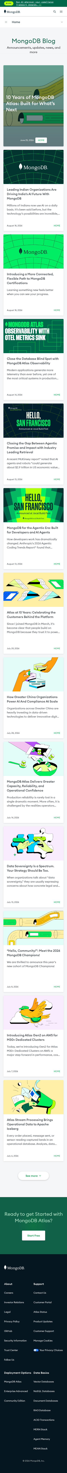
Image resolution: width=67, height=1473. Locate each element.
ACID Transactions (44, 1419)
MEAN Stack (41, 1448)
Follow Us (9, 1359)
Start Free (33, 1235)
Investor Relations (14, 1302)
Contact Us (40, 1292)
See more (32, 1175)
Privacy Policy (12, 1321)
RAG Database (42, 1410)
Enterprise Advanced (16, 1391)
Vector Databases (44, 1381)
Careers (8, 1292)
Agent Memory (42, 1439)
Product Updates (43, 1321)
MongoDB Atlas (12, 1381)
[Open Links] (61, 11)
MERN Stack (40, 1429)
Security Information (15, 1340)
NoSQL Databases (44, 1391)
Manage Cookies (43, 1340)
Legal (7, 1311)
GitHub (8, 1331)
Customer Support (44, 1331)
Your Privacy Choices (51, 1350)
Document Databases (46, 1400)
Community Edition (14, 1400)
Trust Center (11, 1350)
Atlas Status (40, 1311)
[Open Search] (54, 11)
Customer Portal (43, 1302)
